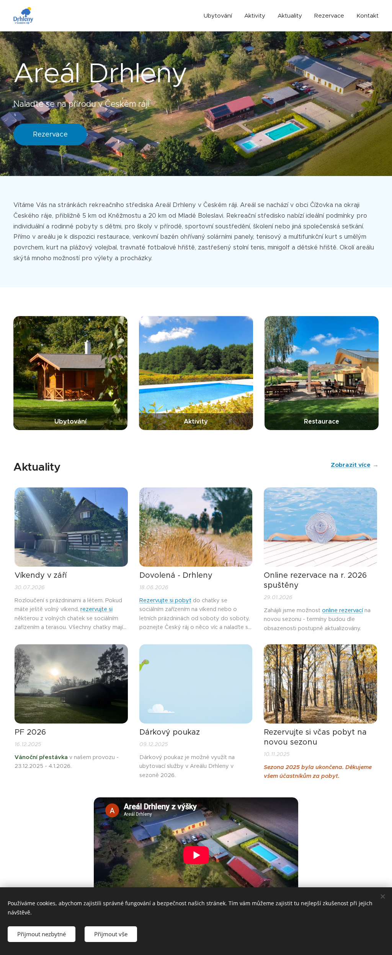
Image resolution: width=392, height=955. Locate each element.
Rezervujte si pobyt (165, 600)
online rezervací (342, 610)
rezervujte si (96, 609)
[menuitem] (220, 15)
